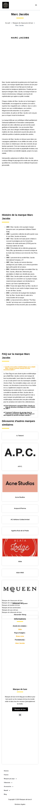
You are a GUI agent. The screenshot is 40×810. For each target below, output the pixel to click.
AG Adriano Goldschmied (20, 519)
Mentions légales (20, 804)
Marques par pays (9, 778)
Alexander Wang (20, 614)
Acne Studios (20, 497)
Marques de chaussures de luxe (12, 600)
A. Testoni (20, 435)
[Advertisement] (20, 59)
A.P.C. (20, 466)
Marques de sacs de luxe (10, 610)
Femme (6, 774)
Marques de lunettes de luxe (11, 605)
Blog (5, 794)
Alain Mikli (20, 573)
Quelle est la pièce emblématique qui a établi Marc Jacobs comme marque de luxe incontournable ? (19, 368)
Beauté (6, 790)
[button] (20, 368)
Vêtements (7, 782)
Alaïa (20, 561)
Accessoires (7, 786)
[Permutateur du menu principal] (36, 5)
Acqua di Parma (20, 508)
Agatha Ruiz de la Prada (20, 531)
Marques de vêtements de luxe (12, 612)
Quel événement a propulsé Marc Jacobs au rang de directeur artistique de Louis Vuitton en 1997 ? (19, 407)
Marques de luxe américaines (11, 607)
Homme (6, 771)
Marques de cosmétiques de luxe (12, 603)
